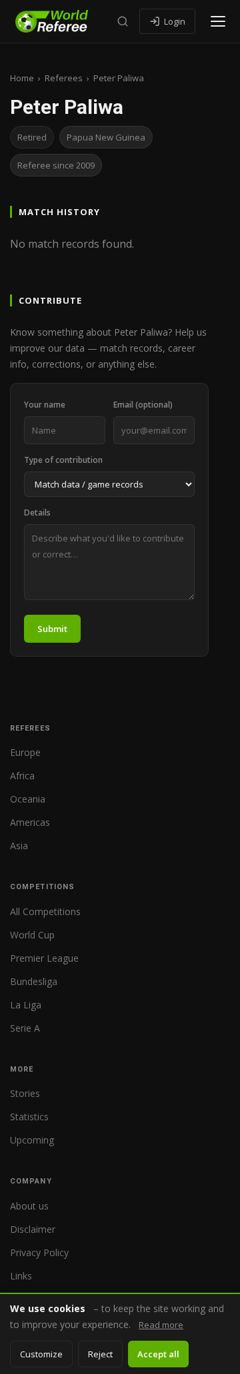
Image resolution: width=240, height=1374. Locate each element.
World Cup (32, 934)
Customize (41, 1354)
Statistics (29, 1116)
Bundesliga (33, 981)
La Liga (25, 1004)
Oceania (27, 799)
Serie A (25, 1028)
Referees (64, 78)
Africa (22, 775)
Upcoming (32, 1140)
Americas (30, 822)
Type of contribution (63, 460)
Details (37, 512)
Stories (25, 1093)
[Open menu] (218, 21)
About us (29, 1206)
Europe (25, 752)
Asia (19, 845)
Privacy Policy (39, 1252)
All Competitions (45, 911)
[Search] (122, 21)
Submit (52, 629)
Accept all (158, 1354)
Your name (44, 404)
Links (21, 1275)
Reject (100, 1354)
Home (22, 78)
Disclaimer (32, 1229)
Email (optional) (143, 404)
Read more (161, 1325)
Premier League (44, 958)
